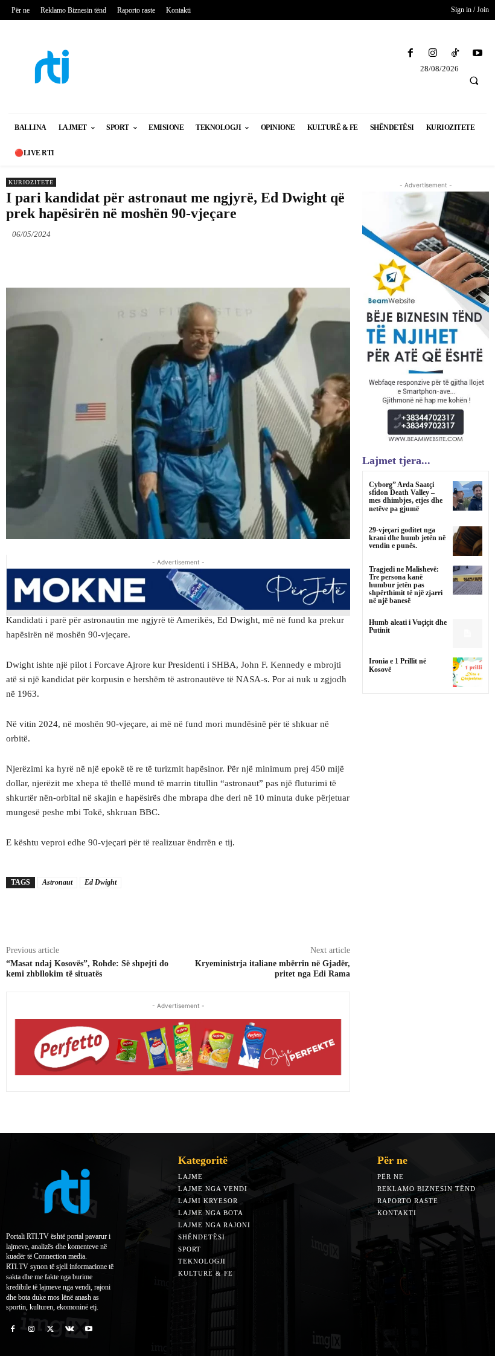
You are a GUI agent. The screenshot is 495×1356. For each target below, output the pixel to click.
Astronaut (57, 882)
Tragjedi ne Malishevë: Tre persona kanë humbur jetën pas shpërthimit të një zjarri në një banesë (405, 585)
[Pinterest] (145, 262)
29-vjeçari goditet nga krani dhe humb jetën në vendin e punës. (407, 538)
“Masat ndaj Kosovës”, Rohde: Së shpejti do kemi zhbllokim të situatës (87, 968)
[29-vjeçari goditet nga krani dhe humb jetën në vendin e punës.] (467, 541)
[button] (474, 80)
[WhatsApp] (173, 262)
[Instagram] (432, 53)
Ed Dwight (101, 882)
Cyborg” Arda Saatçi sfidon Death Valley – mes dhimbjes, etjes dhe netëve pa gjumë (405, 496)
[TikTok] (455, 53)
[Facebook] (410, 53)
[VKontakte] (70, 1328)
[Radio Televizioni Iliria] (62, 66)
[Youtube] (478, 53)
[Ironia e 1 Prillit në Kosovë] (467, 672)
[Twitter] (117, 262)
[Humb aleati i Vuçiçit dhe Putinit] (467, 633)
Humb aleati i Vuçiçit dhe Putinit (408, 626)
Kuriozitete (31, 182)
